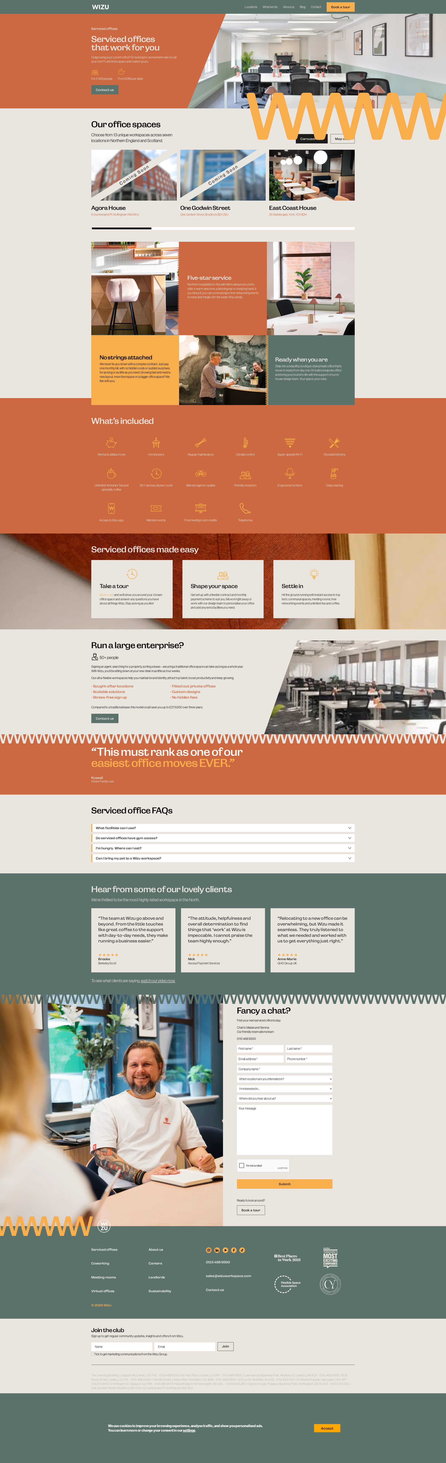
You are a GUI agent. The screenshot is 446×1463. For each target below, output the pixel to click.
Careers (155, 1263)
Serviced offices (104, 1249)
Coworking (100, 1263)
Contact (316, 7)
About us (288, 7)
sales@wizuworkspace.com (228, 1275)
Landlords (157, 1277)
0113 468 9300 (246, 1039)
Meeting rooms (103, 1277)
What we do (270, 7)
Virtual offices (102, 1290)
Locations (251, 7)
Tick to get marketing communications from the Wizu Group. (131, 1354)
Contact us (105, 89)
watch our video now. (158, 980)
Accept (327, 1428)
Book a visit (107, 595)
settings (189, 1430)
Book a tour (340, 7)
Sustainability (160, 1290)
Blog (302, 7)
